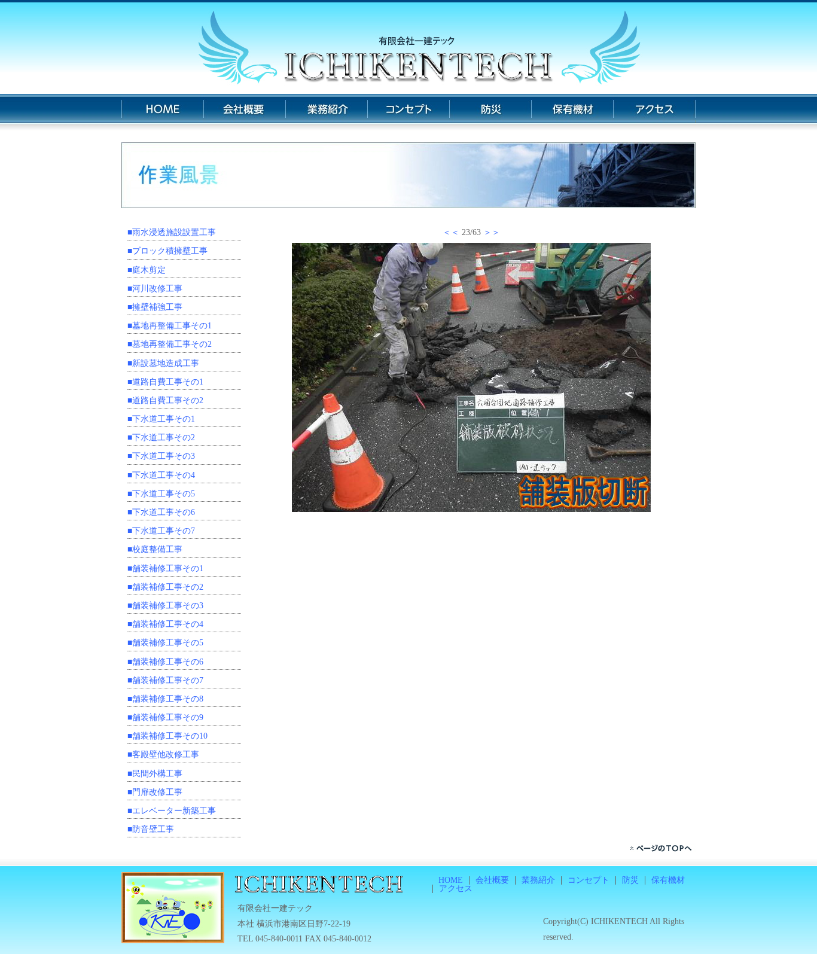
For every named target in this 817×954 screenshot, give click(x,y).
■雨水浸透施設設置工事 (171, 232)
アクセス (654, 112)
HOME (162, 112)
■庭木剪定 (146, 270)
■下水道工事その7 (161, 530)
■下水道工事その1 (161, 418)
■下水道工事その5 (161, 493)
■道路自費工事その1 (165, 381)
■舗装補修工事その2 (165, 587)
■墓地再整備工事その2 (169, 344)
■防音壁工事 (150, 829)
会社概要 (244, 112)
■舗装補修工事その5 (165, 642)
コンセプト (408, 112)
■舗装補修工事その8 (165, 698)
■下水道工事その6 (161, 512)
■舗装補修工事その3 (165, 605)
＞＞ (491, 232)
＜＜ (451, 232)
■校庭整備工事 (154, 549)
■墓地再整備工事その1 (169, 325)
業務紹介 (326, 112)
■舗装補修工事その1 (165, 568)
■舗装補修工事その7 (165, 680)
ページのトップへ (663, 847)
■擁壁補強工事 (154, 307)
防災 (490, 112)
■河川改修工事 (154, 288)
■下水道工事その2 (161, 437)
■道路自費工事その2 (165, 400)
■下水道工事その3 (161, 456)
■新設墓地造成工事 (163, 363)
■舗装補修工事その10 (167, 735)
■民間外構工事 (154, 773)
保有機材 (572, 112)
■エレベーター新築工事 (171, 810)
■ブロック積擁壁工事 (167, 250)
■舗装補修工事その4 (165, 624)
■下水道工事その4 (161, 475)
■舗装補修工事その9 (165, 717)
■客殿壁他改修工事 (163, 754)
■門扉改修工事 (154, 792)
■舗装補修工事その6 (165, 661)
